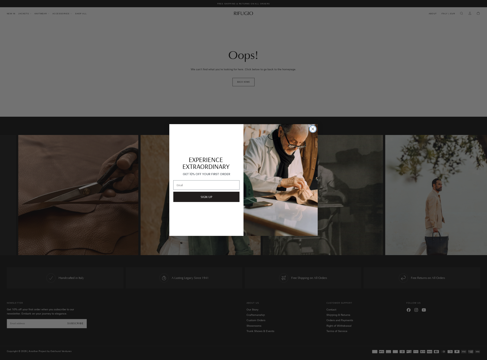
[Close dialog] (313, 129)
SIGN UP (206, 197)
